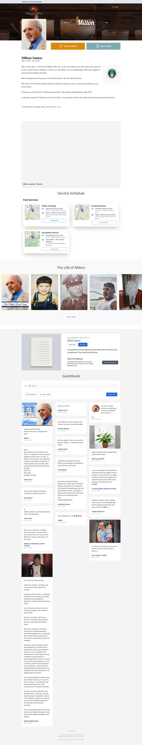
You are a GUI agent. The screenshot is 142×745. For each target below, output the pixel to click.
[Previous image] (91, 531)
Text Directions (54, 220)
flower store (56, 106)
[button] (32, 210)
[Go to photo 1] (103, 541)
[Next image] (118, 531)
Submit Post (112, 394)
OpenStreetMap (73, 739)
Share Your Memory (110, 362)
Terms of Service (76, 736)
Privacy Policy (65, 736)
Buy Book (83, 344)
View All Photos (71, 317)
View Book (72, 344)
